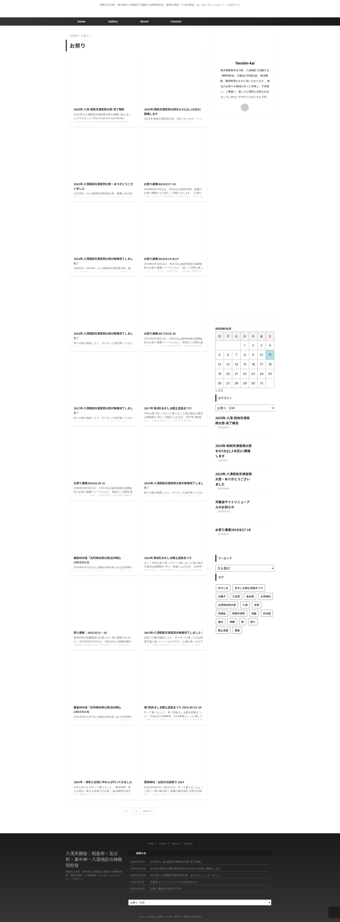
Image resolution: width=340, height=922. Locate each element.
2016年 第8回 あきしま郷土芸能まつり (168, 558)
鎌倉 (237, 630)
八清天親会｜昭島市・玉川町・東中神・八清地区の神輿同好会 (94, 859)
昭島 (254, 613)
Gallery (113, 21)
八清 (245, 605)
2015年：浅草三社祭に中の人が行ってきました (103, 782)
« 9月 (219, 390)
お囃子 (222, 596)
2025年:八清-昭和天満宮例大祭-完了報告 (99, 109)
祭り (252, 622)
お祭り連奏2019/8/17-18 (160, 184)
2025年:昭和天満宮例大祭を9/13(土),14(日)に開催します (233, 450)
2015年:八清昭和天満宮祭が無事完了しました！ (173, 632)
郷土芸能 (223, 630)
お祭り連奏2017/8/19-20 (160, 333)
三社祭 (236, 596)
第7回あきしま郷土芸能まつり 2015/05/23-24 (172, 707)
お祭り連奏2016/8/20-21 (89, 483)
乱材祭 (250, 596)
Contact (176, 21)
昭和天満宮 (238, 613)
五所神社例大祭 (227, 605)
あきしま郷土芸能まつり (249, 588)
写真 (256, 605)
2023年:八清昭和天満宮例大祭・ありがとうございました (233, 478)
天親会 (222, 613)
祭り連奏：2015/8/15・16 (90, 632)
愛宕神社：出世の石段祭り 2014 (164, 782)
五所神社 (266, 596)
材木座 (267, 613)
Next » (147, 811)
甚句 (220, 622)
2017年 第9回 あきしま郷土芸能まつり (168, 408)
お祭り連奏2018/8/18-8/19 (161, 259)
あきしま (223, 588)
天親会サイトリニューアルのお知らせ (173, 882)
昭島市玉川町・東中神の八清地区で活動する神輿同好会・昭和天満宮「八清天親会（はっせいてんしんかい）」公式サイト (94, 875)
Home (81, 21)
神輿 (232, 622)
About (144, 21)
